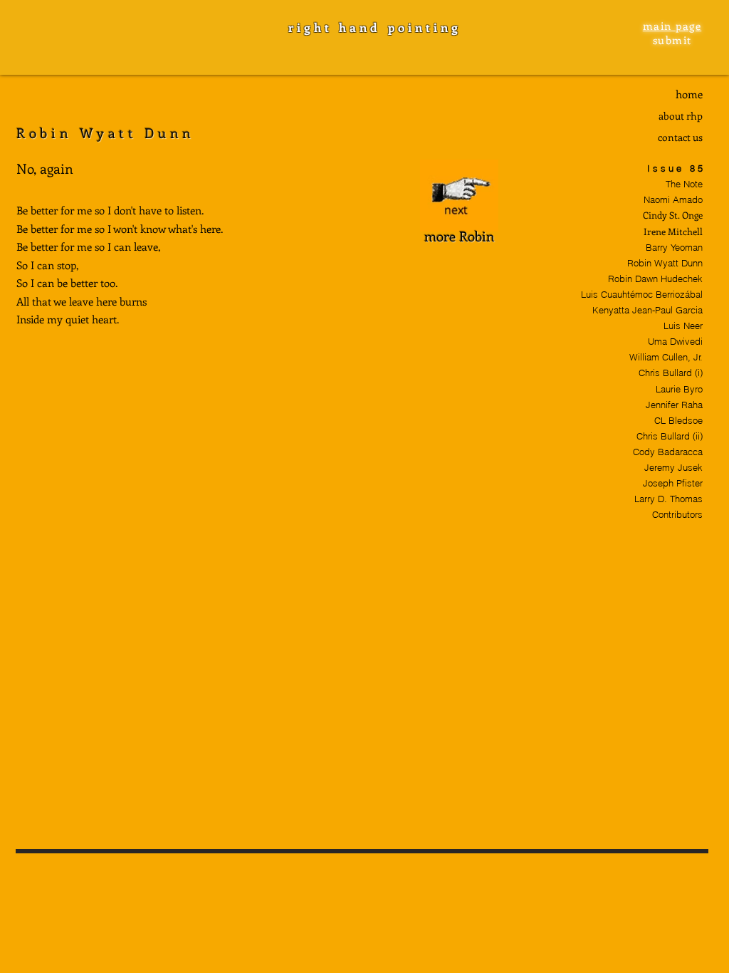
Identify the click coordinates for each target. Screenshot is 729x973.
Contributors (677, 514)
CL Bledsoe (678, 420)
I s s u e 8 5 (675, 168)
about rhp (681, 116)
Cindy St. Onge (673, 215)
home (689, 94)
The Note (684, 183)
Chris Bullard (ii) (669, 436)
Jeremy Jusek (673, 467)
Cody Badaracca (668, 451)
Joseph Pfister (673, 483)
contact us (680, 137)
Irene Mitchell (673, 231)
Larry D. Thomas (668, 498)
